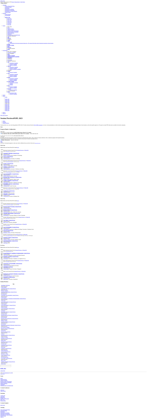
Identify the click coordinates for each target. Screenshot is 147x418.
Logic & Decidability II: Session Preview (11, 227)
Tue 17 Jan (9, 20)
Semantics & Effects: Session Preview (10, 237)
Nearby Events (7, 12)
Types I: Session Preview (8, 156)
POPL (8, 27)
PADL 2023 (2, 405)
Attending (4, 5)
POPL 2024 (7, 102)
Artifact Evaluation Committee (15, 69)
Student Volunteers (10, 32)
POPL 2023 (2, 115)
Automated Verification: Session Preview (11, 153)
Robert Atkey (5, 279)
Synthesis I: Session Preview (8, 166)
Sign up (4, 113)
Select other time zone (34, 133)
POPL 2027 (7, 99)
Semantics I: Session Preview (9, 194)
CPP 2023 (2, 390)
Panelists (11, 84)
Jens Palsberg (5, 258)
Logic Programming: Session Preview (10, 240)
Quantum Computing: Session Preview (10, 256)
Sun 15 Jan (9, 18)
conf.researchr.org (6, 372)
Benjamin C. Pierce (6, 232)
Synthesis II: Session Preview (9, 190)
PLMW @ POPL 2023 (4, 398)
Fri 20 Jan (9, 23)
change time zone (37, 143)
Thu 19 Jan (9, 22)
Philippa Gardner (6, 179)
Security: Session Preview (8, 163)
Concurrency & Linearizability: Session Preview (12, 263)
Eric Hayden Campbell (9, 161)
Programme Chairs (13, 92)
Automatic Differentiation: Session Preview (11, 213)
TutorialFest (2, 384)
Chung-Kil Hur (6, 265)
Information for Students (9, 9)
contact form (2, 370)
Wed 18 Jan (9, 21)
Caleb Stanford (6, 229)
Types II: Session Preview (8, 230)
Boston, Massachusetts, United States (18, 1)
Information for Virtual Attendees (11, 11)
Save (1, 140)
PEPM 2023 (2, 397)
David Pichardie (6, 208)
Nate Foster (8, 151)
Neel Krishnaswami (7, 158)
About (4, 121)
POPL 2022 (7, 104)
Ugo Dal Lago (6, 196)
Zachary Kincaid (6, 176)
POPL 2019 (7, 107)
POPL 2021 (7, 105)
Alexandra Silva (6, 185)
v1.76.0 (11, 372)
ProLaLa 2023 (3, 400)
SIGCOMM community (38, 125)
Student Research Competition (12, 31)
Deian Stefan (5, 182)
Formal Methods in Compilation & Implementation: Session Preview (16, 253)
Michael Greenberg (6, 155)
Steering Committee (13, 65)
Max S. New (5, 222)
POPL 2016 (7, 110)
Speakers (11, 83)
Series (6, 97)
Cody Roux (5, 242)
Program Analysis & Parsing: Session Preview (12, 206)
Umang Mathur (6, 268)
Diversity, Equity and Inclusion (13, 30)
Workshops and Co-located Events (13, 35)
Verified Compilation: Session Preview (10, 180)
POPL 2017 (7, 109)
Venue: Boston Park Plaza (9, 6)
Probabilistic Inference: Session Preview (11, 183)
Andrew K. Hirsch (6, 239)
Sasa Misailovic (6, 215)
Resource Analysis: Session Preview (10, 209)
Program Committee (13, 64)
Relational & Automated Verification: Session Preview (13, 273)
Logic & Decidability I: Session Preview (11, 173)
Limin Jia (5, 165)
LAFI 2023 (2, 396)
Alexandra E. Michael (9, 235)
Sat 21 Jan (9, 24)
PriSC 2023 (2, 399)
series (6, 115)
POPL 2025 (7, 101)
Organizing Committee (11, 52)
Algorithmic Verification (8, 266)
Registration (7, 8)
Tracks (4, 25)
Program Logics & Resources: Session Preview (12, 177)
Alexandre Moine (8, 251)
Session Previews (10, 28)
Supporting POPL (8, 7)
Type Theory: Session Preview (9, 220)
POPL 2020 (7, 106)
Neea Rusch (8, 261)
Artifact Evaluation (10, 29)
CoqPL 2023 (2, 395)
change (18, 147)
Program (4, 13)
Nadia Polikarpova (6, 169)
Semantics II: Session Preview (9, 277)
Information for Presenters (9, 10)
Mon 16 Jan (9, 19)
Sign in (4, 112)
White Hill (26, 150)
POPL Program (8, 14)
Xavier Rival (5, 212)
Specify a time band (14, 139)
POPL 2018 (7, 108)
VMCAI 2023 (3, 391)
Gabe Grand (8, 225)
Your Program (7, 15)
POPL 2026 (7, 100)
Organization (5, 50)
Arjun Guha (5, 255)
